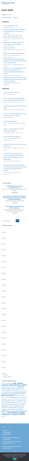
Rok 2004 (3, 344)
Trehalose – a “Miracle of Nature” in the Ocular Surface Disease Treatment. (14, 130)
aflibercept (10, 383)
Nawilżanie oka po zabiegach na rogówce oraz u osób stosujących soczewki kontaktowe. (14, 44)
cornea (22, 388)
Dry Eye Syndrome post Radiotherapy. (12, 138)
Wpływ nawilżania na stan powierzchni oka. (14, 38)
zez (6, 412)
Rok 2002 (3, 355)
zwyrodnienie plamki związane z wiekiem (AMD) (13, 413)
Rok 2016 (3, 273)
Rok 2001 (3, 361)
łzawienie (3, 416)
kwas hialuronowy (17, 395)
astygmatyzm (9, 387)
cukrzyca (3, 390)
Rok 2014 (3, 285)
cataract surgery (5, 388)
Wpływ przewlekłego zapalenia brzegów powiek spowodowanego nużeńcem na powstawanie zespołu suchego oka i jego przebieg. (15, 62)
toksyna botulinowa (11, 404)
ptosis (16, 400)
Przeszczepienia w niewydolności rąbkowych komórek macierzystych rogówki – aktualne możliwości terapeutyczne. (14, 198)
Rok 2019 (3, 255)
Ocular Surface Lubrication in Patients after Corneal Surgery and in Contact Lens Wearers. (15, 115)
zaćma (4, 411)
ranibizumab (20, 400)
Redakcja (16, 17)
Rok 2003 (3, 349)
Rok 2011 (3, 302)
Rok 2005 (3, 338)
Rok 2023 (3, 232)
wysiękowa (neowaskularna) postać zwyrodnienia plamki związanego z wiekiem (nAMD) (13, 406)
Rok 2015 (3, 279)
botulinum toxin (14, 387)
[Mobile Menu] (27, 2)
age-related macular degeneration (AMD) (14, 384)
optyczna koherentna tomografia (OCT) (15, 399)
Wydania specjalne (7, 376)
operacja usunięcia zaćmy (15, 397)
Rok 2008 (3, 320)
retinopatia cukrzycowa (10, 402)
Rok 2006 (3, 332)
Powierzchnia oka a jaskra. (14, 49)
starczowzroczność (22, 402)
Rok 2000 (3, 367)
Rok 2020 (3, 249)
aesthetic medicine (4, 383)
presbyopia (3, 400)
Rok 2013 (3, 291)
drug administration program (14, 390)
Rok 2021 (3, 244)
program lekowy (11, 400)
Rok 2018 (3, 261)
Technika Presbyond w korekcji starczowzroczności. (15, 188)
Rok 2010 (3, 308)
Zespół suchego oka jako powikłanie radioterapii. (14, 55)
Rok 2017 (3, 267)
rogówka (17, 402)
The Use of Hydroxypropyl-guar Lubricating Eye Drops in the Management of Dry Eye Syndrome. (14, 100)
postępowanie (24, 399)
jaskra (11, 395)
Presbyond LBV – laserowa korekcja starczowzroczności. (14, 209)
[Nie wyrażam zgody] (27, 456)
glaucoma (5, 395)
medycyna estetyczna (5, 397)
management (23, 395)
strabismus (4, 404)
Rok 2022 (3, 238)
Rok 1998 (5, 375)
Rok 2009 (3, 314)
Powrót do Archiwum (6, 17)
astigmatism (3, 387)
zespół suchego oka (11, 411)
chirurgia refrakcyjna (16, 388)
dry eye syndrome (22, 390)
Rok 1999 (3, 373)
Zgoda (14, 459)
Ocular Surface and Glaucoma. (14, 123)
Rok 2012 (3, 297)
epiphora (11, 392)
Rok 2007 (3, 326)
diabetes (7, 390)
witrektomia (18, 404)
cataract (21, 387)
